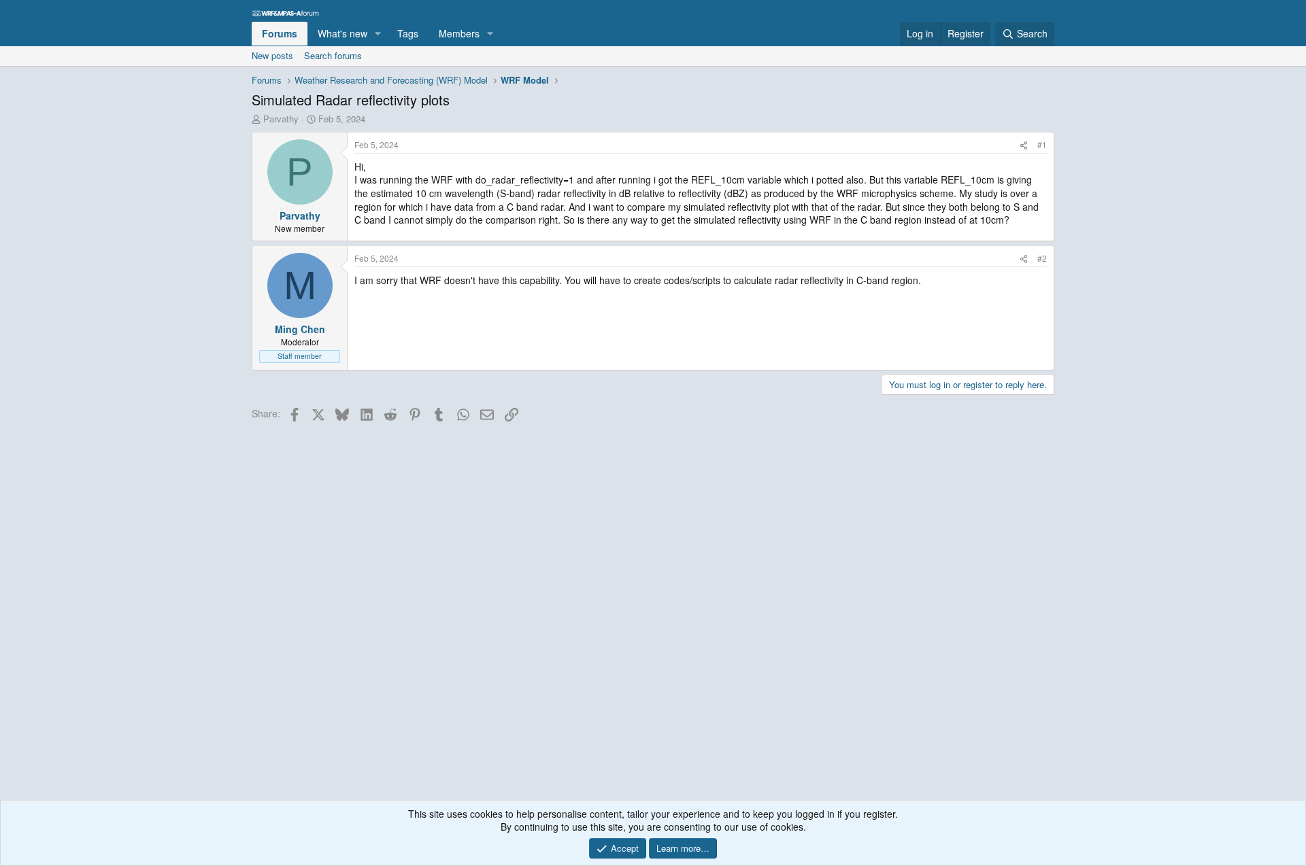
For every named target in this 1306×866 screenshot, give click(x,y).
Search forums (333, 55)
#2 (1042, 258)
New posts (272, 55)
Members (459, 33)
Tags (407, 33)
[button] (378, 34)
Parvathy (281, 118)
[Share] (1024, 145)
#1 (1042, 144)
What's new (342, 33)
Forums (279, 33)
